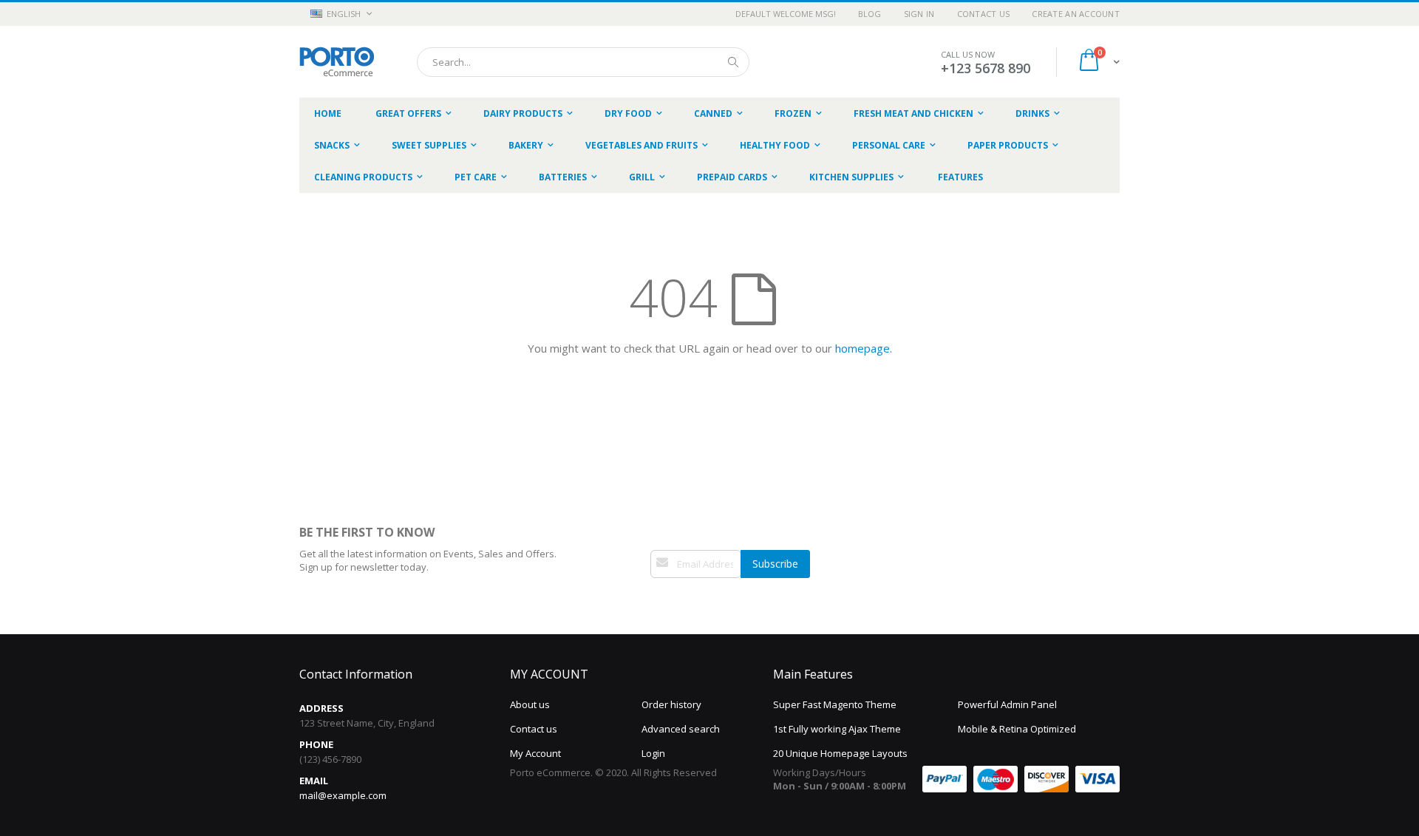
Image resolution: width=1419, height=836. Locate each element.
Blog (870, 13)
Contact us (533, 728)
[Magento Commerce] (336, 62)
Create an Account (1076, 13)
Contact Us (983, 13)
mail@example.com (343, 795)
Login (653, 753)
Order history (671, 704)
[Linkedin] (688, 599)
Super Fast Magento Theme (834, 704)
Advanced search (681, 728)
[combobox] (583, 62)
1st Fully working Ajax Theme (837, 728)
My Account (535, 753)
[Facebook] (657, 599)
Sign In (919, 13)
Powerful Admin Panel (1007, 704)
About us (530, 704)
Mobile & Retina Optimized (1017, 728)
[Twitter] (672, 599)
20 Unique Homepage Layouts (840, 753)
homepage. (863, 348)
